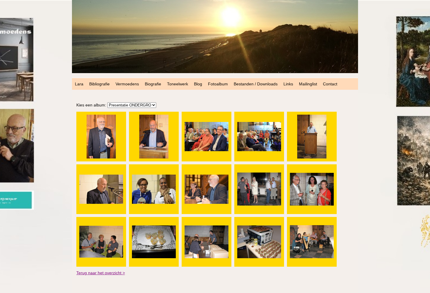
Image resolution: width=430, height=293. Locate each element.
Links (288, 84)
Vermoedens (127, 84)
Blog (198, 84)
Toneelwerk (177, 84)
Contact (330, 84)
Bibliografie (99, 84)
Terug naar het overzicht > (100, 272)
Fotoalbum (218, 84)
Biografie (153, 84)
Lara (79, 84)
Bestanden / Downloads (256, 84)
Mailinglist (308, 84)
